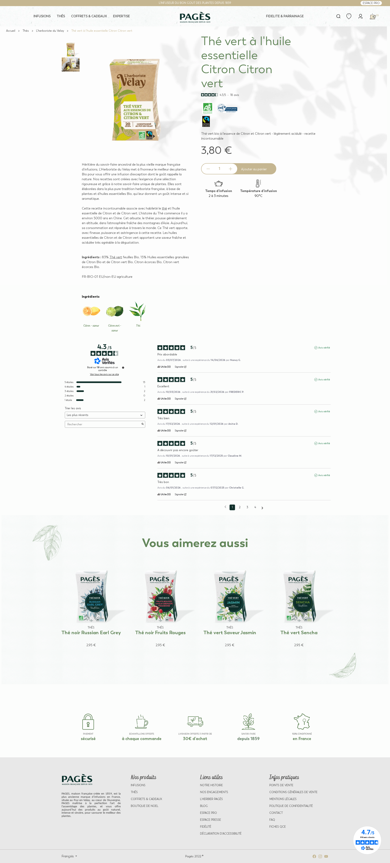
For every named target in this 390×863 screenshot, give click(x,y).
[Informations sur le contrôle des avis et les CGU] (123, 367)
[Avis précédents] (225, 507)
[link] (361, 16)
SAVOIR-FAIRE (249, 734)
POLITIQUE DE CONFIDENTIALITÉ (291, 806)
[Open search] (338, 16)
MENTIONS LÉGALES (283, 799)
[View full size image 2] (71, 64)
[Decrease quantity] (208, 169)
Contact (276, 813)
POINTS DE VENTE (281, 785)
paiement (88, 734)
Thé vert (115, 257)
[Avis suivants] (262, 507)
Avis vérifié (324, 347)
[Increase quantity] (231, 169)
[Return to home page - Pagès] (195, 17)
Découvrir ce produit (87, 653)
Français (68, 856)
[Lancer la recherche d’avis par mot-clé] (142, 424)
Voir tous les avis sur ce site (104, 374)
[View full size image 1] (71, 49)
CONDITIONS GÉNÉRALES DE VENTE (293, 792)
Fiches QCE (277, 826)
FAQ (272, 820)
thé (164, 208)
